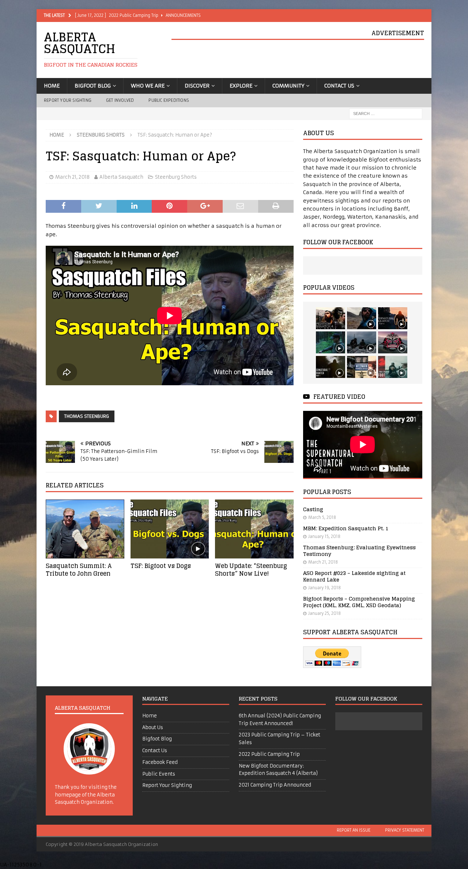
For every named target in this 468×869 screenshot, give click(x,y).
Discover (197, 85)
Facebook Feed (160, 762)
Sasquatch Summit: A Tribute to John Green (79, 570)
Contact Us (339, 85)
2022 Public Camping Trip (269, 754)
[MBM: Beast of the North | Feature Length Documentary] (361, 318)
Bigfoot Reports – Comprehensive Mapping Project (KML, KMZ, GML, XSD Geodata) (359, 602)
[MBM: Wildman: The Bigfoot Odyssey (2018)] (361, 367)
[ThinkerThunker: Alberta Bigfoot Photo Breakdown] (392, 342)
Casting (313, 509)
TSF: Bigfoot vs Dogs (161, 566)
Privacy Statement (404, 830)
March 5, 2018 (322, 517)
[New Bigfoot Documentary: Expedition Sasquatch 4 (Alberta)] (330, 318)
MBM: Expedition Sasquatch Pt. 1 (345, 528)
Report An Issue (353, 830)
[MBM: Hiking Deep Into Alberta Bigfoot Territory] (361, 342)
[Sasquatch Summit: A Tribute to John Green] (85, 529)
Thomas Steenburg (86, 416)
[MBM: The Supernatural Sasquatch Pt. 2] (392, 318)
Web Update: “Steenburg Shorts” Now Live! (251, 570)
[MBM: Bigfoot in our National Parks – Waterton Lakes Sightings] (392, 367)
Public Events (158, 774)
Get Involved (120, 100)
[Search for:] (385, 113)
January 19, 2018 (324, 587)
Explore (241, 85)
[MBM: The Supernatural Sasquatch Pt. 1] (330, 367)
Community (288, 85)
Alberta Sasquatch (121, 177)
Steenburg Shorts (176, 177)
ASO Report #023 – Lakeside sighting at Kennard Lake (354, 576)
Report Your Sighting (67, 100)
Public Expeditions (168, 100)
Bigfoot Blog (93, 85)
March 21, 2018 (72, 177)
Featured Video (339, 396)
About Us (152, 727)
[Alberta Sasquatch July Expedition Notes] (330, 342)
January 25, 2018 (324, 613)
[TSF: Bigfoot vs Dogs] (170, 529)
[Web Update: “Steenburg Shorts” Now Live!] (254, 529)
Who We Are (148, 85)
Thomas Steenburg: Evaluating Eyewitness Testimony (359, 550)
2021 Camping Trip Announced (275, 785)
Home (52, 85)
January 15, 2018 (324, 536)
